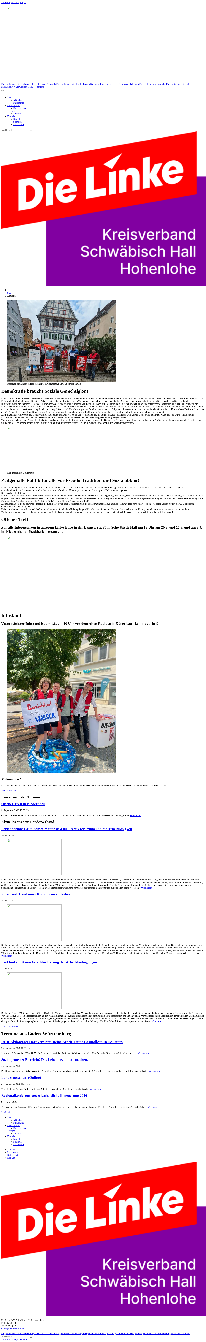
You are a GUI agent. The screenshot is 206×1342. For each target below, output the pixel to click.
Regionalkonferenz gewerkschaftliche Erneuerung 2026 (44, 1095)
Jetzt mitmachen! (9, 790)
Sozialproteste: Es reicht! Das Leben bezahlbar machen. (44, 1060)
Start (9, 97)
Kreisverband (13, 105)
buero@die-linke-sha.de (12, 1328)
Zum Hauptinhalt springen (13, 2)
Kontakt (11, 116)
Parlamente (18, 102)
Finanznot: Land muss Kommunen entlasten (35, 894)
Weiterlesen (135, 815)
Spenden (17, 121)
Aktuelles (17, 100)
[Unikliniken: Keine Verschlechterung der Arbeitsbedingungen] (103, 990)
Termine (11, 111)
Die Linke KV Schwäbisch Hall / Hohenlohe (22, 86)
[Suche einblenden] (2, 90)
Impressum (18, 124)
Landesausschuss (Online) (21, 1078)
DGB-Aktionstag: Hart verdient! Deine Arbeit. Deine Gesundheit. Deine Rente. (62, 1042)
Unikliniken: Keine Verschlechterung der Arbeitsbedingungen (49, 962)
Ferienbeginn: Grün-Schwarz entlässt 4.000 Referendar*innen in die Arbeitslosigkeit (66, 829)
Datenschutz (13, 1155)
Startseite (11, 1149)
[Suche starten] (31, 130)
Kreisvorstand (20, 108)
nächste (14, 1026)
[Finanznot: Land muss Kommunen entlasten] (103, 922)
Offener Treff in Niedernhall (23, 804)
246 (9, 1026)
